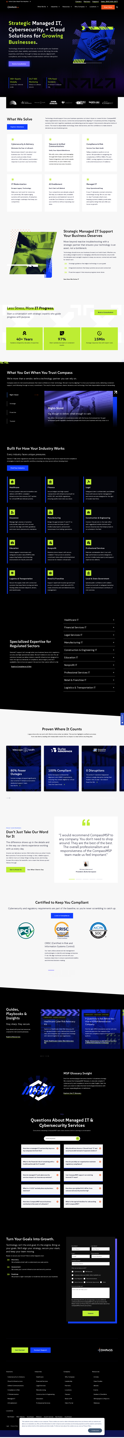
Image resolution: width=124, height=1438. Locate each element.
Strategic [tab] (13, 404)
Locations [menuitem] (68, 1390)
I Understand (95, 1430)
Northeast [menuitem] (11, 1417)
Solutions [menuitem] (9, 1372)
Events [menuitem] (96, 1390)
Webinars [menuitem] (97, 1403)
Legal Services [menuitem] (41, 1386)
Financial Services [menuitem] (42, 1381)
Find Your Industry (18, 468)
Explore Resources (13, 1037)
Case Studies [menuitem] (98, 1381)
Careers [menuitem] (67, 1394)
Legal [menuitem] (7, 1426)
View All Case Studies (107, 798)
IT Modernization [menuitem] (13, 1394)
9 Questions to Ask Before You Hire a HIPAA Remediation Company (99, 1021)
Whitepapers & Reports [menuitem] (101, 1399)
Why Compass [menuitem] (70, 1377)
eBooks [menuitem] (96, 1386)
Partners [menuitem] (68, 1386)
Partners (87, 1)
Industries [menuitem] (38, 1372)
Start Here (108, 7)
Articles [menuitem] (96, 1377)
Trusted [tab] (12, 421)
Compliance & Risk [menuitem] (14, 1390)
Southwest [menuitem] (68, 1417)
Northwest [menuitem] (58, 1417)
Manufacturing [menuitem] (41, 1390)
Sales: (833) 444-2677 (109, 1)
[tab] (72, 879)
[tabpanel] (80, 409)
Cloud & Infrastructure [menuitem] (15, 1381)
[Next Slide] (47, 1056)
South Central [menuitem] (48, 1417)
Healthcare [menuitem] (39, 1377)
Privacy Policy (85, 1303)
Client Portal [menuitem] (69, 1403)
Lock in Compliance (62, 916)
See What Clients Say (35, 870)
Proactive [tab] (13, 412)
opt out (99, 1302)
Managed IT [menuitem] (11, 1399)
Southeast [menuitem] (30, 1417)
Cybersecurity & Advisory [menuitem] (16, 1377)
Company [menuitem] (67, 1372)
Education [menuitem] (39, 1399)
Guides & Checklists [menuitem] (100, 1394)
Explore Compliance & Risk (21, 666)
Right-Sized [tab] (14, 395)
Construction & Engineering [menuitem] (45, 1394)
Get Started (19, 1350)
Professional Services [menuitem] (43, 1403)
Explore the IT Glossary (72, 1093)
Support (95, 1)
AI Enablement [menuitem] (12, 1403)
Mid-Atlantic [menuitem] (21, 1417)
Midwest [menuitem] (39, 1417)
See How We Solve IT (71, 279)
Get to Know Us (16, 870)
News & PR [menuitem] (68, 1399)
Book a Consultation (19, 64)
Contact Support (40, 1350)
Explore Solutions (17, 127)
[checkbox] (91, 1277)
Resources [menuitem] (95, 1372)
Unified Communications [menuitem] (16, 1386)
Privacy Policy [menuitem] (14, 1426)
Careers (78, 1)
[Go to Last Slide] (42, 1056)
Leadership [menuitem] (68, 1381)
